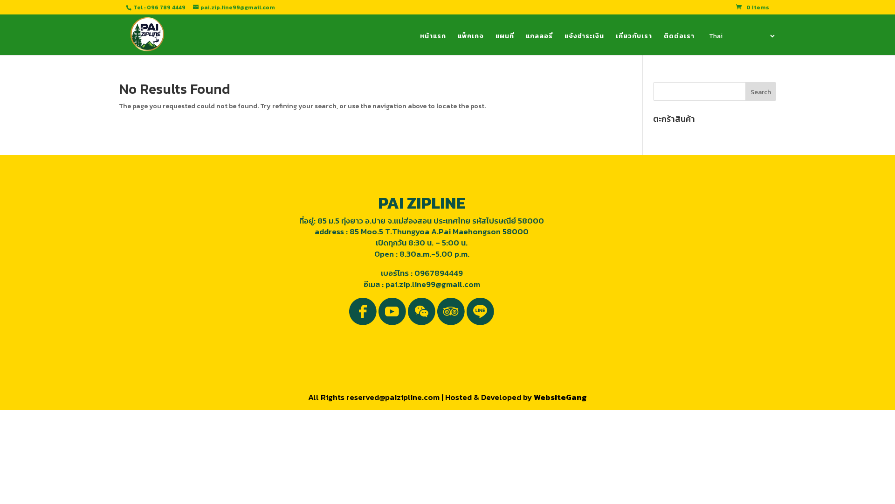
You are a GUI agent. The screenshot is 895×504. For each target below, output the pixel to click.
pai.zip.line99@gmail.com (433, 284)
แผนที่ (505, 37)
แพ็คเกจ (471, 37)
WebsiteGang (560, 397)
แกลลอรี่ (539, 37)
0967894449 (438, 273)
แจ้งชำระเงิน (584, 37)
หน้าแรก (433, 37)
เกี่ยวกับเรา (634, 37)
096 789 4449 (166, 7)
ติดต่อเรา (679, 37)
